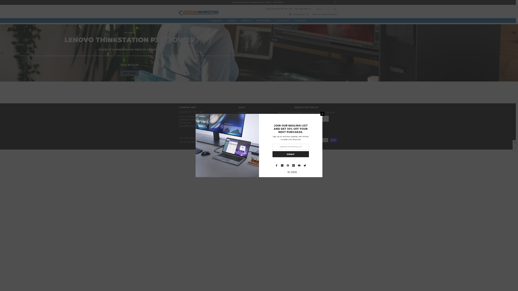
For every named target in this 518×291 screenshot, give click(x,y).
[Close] (322, 114)
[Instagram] (282, 165)
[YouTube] (299, 165)
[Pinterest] (288, 165)
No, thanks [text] (292, 172)
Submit (291, 154)
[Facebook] (276, 165)
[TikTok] (293, 165)
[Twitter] (305, 165)
